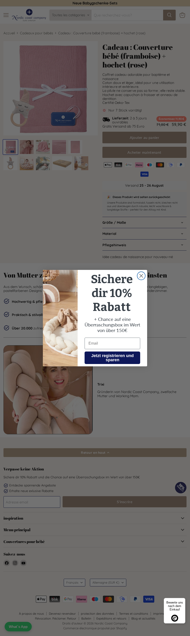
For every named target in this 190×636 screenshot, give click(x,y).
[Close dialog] (141, 276)
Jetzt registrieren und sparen (112, 357)
